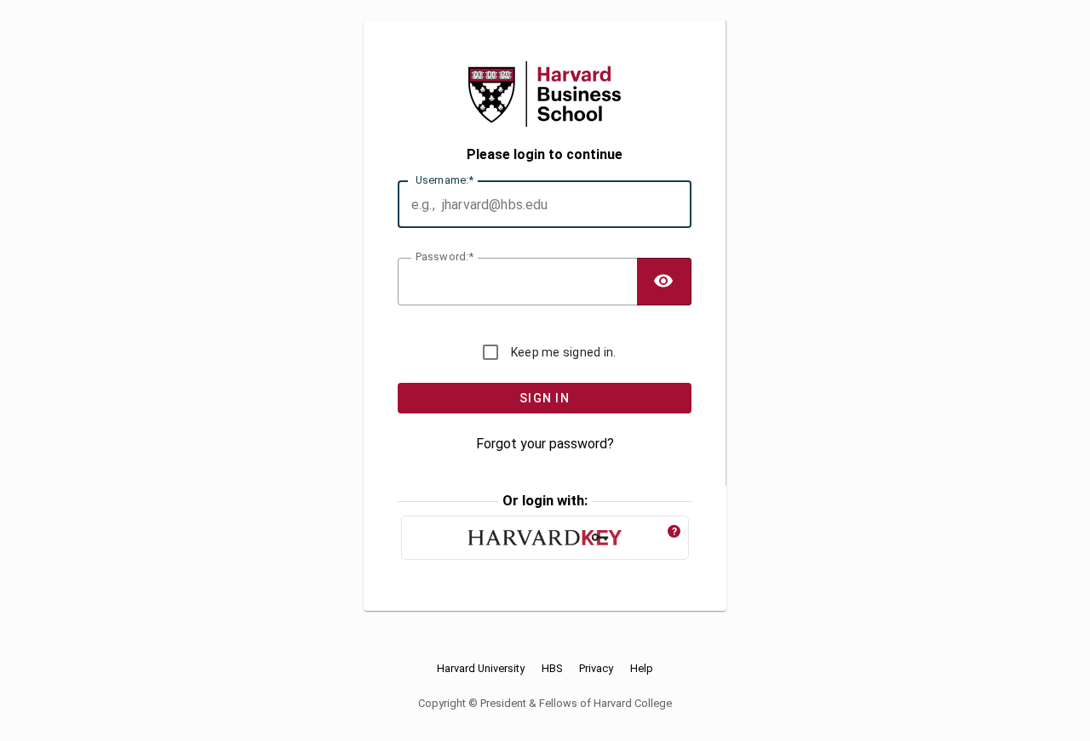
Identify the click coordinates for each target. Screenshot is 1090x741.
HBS (552, 669)
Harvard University (481, 669)
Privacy (596, 669)
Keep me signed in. (564, 352)
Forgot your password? (545, 444)
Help (641, 669)
